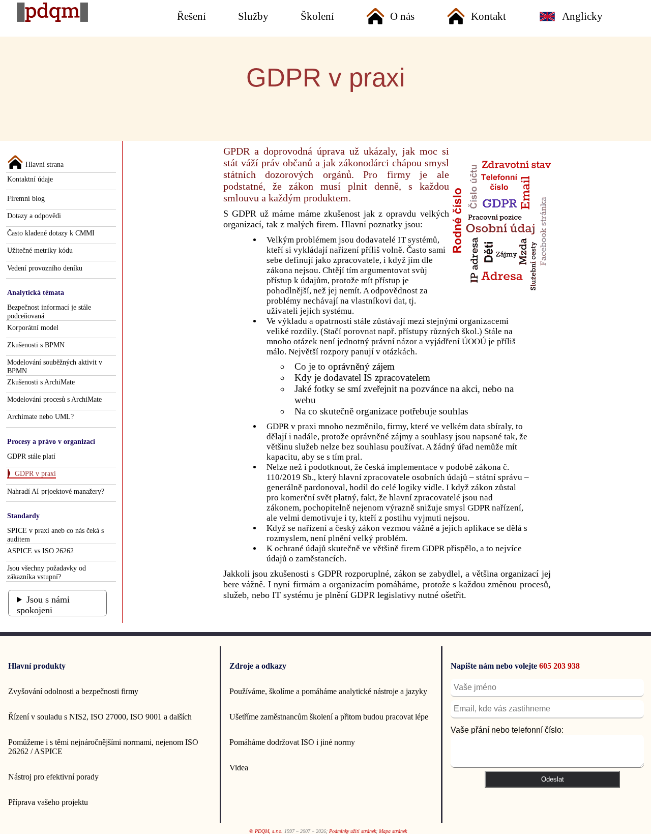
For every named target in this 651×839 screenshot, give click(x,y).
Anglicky (582, 16)
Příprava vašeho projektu (48, 802)
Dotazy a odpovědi (34, 216)
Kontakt (488, 16)
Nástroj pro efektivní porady (53, 776)
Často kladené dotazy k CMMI (51, 233)
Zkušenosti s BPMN (36, 345)
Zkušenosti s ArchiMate (41, 382)
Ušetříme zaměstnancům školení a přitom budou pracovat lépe (328, 716)
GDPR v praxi (35, 473)
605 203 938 (559, 666)
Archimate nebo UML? (40, 416)
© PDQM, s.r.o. (266, 831)
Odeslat (552, 779)
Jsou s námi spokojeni (43, 604)
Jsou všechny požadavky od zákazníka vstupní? (46, 572)
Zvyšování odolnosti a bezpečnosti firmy (73, 691)
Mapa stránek (393, 831)
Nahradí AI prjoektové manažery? (55, 491)
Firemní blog (26, 198)
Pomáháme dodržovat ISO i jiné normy (292, 742)
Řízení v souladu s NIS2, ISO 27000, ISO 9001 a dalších (100, 716)
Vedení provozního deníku (44, 268)
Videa (238, 767)
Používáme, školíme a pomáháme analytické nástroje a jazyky (328, 691)
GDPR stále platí (31, 456)
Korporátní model (32, 327)
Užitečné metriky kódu (40, 250)
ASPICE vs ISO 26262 (40, 551)
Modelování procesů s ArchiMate (54, 399)
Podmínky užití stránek (352, 831)
